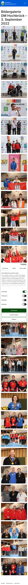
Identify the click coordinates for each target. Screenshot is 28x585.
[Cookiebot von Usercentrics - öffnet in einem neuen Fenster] (20, 264)
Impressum (17, 583)
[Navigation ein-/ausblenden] (25, 3)
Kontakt (3, 583)
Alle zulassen (14, 310)
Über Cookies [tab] (23, 268)
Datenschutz (9, 583)
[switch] (24, 296)
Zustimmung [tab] (5, 268)
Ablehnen (14, 319)
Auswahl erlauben (14, 314)
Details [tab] (14, 268)
